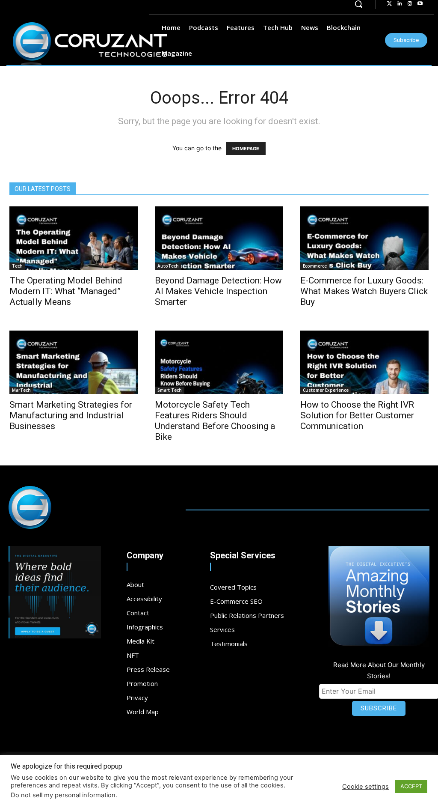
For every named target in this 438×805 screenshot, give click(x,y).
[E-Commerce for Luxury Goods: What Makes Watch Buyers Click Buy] (364, 238)
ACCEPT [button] (411, 786)
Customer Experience (326, 390)
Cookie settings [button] (365, 786)
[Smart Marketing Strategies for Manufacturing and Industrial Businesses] (73, 362)
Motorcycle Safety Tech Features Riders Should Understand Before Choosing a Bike (215, 421)
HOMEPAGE (245, 149)
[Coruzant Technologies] (90, 44)
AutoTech (168, 266)
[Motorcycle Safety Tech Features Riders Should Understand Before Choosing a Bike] (219, 362)
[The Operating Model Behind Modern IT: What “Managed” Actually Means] (73, 238)
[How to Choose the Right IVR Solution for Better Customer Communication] (364, 362)
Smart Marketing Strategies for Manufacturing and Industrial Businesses (70, 415)
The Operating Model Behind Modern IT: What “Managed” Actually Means (65, 291)
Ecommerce (315, 266)
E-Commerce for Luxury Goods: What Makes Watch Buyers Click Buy (364, 291)
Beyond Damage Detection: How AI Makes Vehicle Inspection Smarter (218, 291)
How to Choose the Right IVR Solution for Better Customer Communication (357, 415)
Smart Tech (169, 390)
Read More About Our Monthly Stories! (379, 670)
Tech (17, 266)
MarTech (21, 390)
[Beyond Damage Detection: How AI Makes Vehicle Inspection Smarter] (219, 238)
